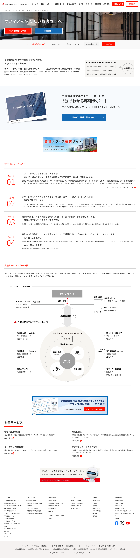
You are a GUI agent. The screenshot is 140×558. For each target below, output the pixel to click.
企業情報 (95, 497)
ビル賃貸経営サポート (10, 511)
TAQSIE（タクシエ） (76, 508)
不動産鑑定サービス (9, 516)
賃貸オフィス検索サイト (77, 500)
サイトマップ (24, 546)
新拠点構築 (29, 506)
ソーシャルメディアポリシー (88, 546)
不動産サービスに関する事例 (56, 515)
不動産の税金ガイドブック (55, 503)
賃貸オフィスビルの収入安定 (34, 503)
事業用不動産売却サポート (11, 500)
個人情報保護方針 (58, 546)
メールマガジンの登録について (123, 511)
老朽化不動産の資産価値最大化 (34, 513)
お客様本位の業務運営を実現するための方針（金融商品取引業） (90, 549)
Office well (7, 534)
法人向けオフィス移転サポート (12, 506)
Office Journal (52, 500)
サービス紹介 (14, 10)
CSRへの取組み (97, 511)
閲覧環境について (46, 546)
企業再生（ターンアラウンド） (12, 523)
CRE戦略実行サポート (10, 508)
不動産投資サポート (9, 521)
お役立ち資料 (52, 497)
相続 (5, 526)
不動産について (119, 500)
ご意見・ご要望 (119, 503)
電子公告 (95, 516)
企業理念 (95, 503)
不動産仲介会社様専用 (77, 503)
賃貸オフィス (24, 10)
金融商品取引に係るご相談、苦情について (39, 549)
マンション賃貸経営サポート (12, 513)
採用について (118, 506)
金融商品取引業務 (20, 549)
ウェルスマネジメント (10, 529)
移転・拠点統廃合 (31, 500)
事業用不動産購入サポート (11, 503)
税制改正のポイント (53, 506)
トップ (6, 10)
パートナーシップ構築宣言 (117, 549)
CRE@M (6, 531)
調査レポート (52, 512)
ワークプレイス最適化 (32, 508)
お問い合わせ (118, 497)
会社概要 (95, 506)
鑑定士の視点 (52, 508)
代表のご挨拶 (96, 500)
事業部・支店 (96, 508)
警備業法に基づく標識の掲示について (109, 546)
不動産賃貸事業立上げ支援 (33, 511)
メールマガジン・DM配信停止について (125, 514)
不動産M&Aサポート (10, 518)
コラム (50, 518)
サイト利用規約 (34, 546)
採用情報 (95, 513)
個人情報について (119, 508)
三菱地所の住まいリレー (77, 506)
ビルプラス (7, 536)
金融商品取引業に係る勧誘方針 (61, 549)
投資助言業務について (72, 546)
